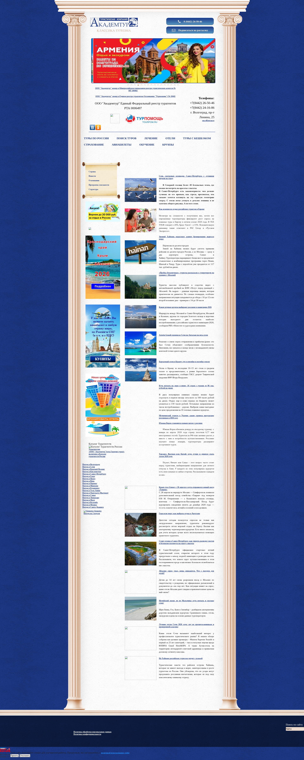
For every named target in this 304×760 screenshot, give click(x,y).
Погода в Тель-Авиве (91, 490)
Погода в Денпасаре (90, 498)
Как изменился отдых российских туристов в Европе (181, 209)
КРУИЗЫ (168, 144)
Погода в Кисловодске (91, 471)
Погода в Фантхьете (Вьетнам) (95, 493)
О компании (94, 180)
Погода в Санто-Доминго (93, 507)
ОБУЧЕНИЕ (146, 144)
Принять (15, 755)
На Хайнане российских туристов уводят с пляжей (181, 658)
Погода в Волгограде (91, 464)
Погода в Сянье (89, 495)
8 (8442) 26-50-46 (192, 21)
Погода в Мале (88, 500)
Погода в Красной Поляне (93, 469)
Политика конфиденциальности (87, 734)
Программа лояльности (99, 185)
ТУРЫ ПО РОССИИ (96, 138)
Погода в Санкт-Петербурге (94, 474)
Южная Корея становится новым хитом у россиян (180, 423)
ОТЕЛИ (170, 138)
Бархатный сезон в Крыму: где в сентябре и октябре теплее (184, 362)
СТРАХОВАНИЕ (94, 144)
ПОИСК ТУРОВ (126, 138)
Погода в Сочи (88, 467)
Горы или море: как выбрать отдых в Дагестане (179, 513)
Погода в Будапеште (90, 488)
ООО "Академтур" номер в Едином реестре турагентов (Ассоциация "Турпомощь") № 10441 (135, 96)
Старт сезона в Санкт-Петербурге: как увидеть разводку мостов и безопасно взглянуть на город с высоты (186, 542)
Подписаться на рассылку (193, 30)
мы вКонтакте (208, 120)
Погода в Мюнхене (90, 486)
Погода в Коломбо (90, 502)
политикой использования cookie (115, 753)
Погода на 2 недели (92, 513)
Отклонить (25, 755)
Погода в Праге (88, 479)
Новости (92, 176)
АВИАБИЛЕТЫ (121, 144)
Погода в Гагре (88, 476)
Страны (92, 172)
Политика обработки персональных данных (92, 732)
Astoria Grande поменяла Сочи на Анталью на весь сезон (183, 335)
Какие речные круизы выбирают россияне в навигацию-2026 (185, 307)
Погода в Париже (89, 483)
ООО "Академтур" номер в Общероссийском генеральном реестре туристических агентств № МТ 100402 (135, 89)
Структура (93, 189)
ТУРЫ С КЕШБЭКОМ (197, 138)
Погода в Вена (88, 481)
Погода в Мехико (89, 505)
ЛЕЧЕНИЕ (151, 138)
